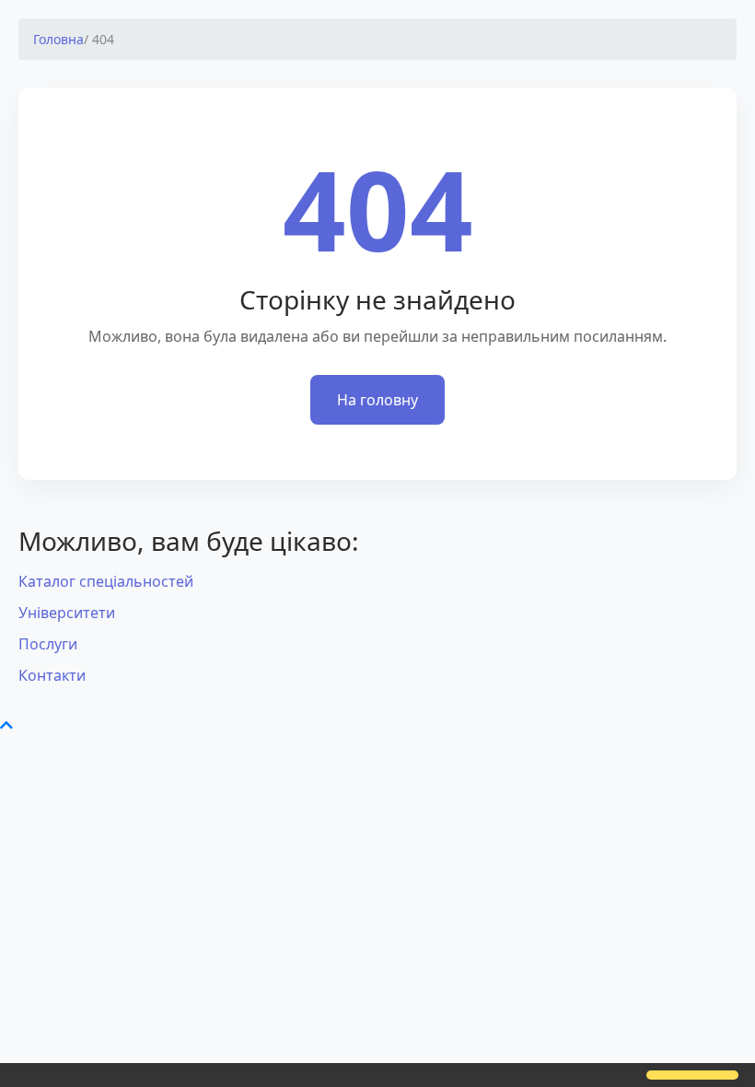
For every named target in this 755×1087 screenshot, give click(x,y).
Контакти (52, 675)
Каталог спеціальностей (105, 581)
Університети (66, 612)
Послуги (47, 644)
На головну (377, 400)
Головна (58, 39)
